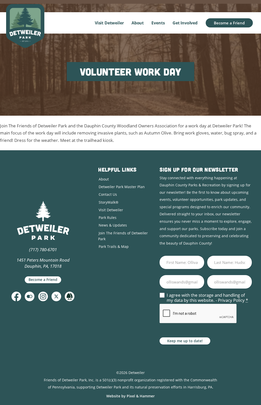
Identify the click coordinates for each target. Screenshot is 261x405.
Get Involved (185, 23)
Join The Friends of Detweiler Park (123, 236)
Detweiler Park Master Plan (122, 186)
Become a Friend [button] (229, 22)
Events (158, 23)
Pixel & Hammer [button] (141, 396)
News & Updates (113, 225)
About (138, 23)
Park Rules (107, 217)
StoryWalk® (109, 202)
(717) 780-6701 (43, 249)
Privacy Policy (231, 300)
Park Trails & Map (114, 246)
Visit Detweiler (109, 23)
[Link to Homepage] (25, 26)
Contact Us (108, 194)
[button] (16, 296)
